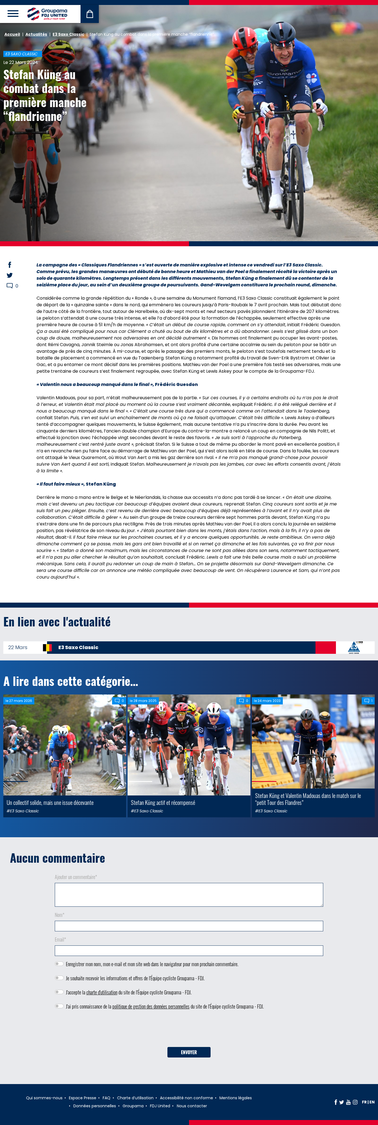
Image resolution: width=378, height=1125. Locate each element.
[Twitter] (341, 1102)
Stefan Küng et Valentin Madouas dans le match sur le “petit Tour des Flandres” (308, 799)
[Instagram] (355, 1102)
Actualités (36, 34)
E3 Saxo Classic (68, 34)
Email (60, 939)
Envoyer (189, 1052)
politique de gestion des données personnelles (151, 1006)
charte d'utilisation (101, 992)
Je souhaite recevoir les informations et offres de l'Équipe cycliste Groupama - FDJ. (135, 978)
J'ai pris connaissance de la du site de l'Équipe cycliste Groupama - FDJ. (165, 1006)
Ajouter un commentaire (76, 876)
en (372, 1102)
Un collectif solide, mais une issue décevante (50, 802)
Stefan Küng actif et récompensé (163, 802)
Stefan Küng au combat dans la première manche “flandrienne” (45, 94)
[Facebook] (335, 1102)
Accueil (12, 34)
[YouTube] (348, 1102)
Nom (59, 914)
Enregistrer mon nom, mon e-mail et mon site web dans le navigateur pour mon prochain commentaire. (152, 964)
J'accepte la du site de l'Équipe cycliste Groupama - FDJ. (128, 992)
